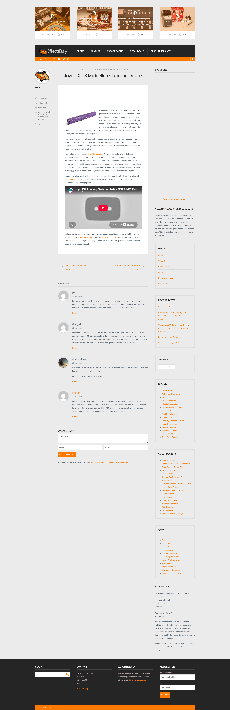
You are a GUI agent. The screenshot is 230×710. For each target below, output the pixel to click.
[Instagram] (54, 59)
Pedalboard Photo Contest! (169, 307)
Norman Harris (168, 510)
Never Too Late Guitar (171, 560)
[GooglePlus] (50, 59)
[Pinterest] (59, 59)
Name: (162, 683)
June (94, 69)
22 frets (165, 537)
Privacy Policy (164, 284)
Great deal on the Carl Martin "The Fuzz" (127, 267)
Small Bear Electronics (171, 430)
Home (80, 69)
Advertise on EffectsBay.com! (175, 199)
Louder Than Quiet (170, 553)
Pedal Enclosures (169, 424)
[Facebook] (45, 59)
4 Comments (43, 103)
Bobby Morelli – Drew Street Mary (176, 464)
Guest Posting (115, 51)
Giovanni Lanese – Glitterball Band (176, 484)
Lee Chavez (167, 497)
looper (44, 112)
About (80, 51)
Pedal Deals (137, 51)
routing (42, 114)
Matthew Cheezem (170, 504)
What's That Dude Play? (172, 573)
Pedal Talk (42, 107)
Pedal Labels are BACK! (168, 337)
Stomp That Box (169, 434)
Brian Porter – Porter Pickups (174, 467)
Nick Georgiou (168, 507)
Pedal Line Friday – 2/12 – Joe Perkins (174, 343)
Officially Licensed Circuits (173, 421)
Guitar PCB (166, 411)
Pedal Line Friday (161, 51)
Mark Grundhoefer (170, 500)
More (62, 35)
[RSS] (40, 59)
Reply (74, 313)
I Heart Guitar (167, 550)
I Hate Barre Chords (170, 487)
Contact (95, 51)
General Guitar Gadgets (172, 407)
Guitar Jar (166, 543)
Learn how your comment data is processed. (110, 462)
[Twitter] (63, 59)
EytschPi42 (69, 179)
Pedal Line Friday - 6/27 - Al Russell (78, 267)
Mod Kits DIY (167, 417)
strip (47, 114)
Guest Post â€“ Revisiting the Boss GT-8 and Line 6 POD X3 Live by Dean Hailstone (174, 328)
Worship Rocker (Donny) (172, 513)
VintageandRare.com (171, 570)
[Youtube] (68, 59)
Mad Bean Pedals (169, 414)
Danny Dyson (167, 474)
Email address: (166, 673)
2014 (87, 69)
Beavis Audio (167, 391)
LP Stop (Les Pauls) (170, 557)
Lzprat (76, 392)
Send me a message (137, 680)
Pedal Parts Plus (169, 427)
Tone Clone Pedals (170, 437)
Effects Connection (170, 404)
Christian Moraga (169, 470)
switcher (41, 117)
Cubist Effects (168, 397)
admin (38, 88)
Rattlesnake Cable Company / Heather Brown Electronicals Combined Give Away (174, 315)
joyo (39, 112)
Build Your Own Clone (171, 394)
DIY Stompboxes (169, 401)
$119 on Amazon (109, 237)
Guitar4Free (167, 547)
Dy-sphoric (166, 540)
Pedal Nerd (166, 563)
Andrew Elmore (168, 460)
